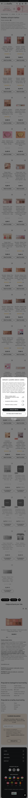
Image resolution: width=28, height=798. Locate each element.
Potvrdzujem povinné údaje (14, 413)
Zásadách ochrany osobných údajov (17, 392)
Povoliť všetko (14, 409)
